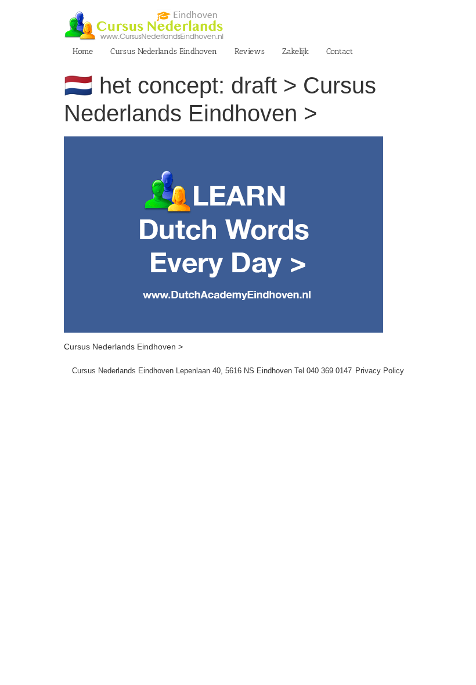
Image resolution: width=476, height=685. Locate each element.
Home (83, 51)
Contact (339, 51)
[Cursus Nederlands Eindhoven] (223, 142)
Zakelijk (295, 51)
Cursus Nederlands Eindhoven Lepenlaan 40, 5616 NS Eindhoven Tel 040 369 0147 (212, 370)
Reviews (250, 51)
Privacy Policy (379, 370)
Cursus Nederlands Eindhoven (163, 51)
